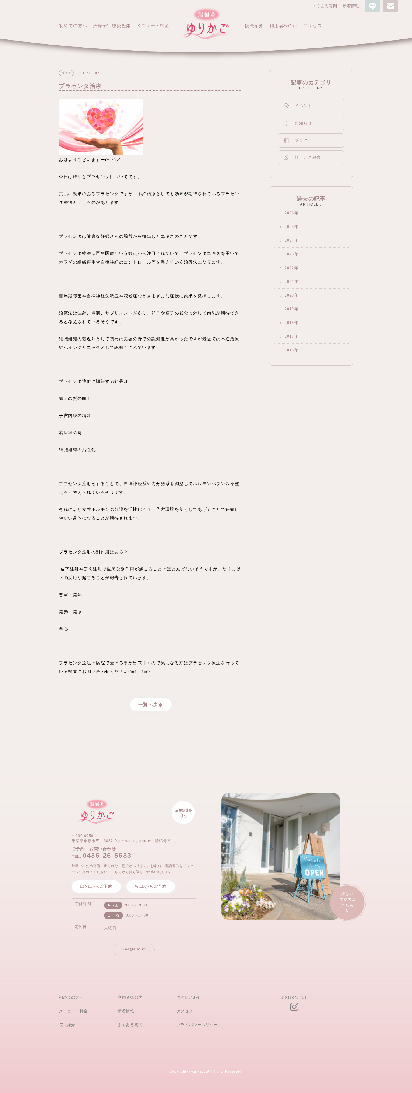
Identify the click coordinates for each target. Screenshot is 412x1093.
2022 (289, 268)
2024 (289, 240)
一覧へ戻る (150, 704)
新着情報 (351, 6)
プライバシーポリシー (197, 1024)
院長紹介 (67, 1024)
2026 (289, 213)
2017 (289, 336)
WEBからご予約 (150, 886)
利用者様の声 (130, 997)
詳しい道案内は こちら (347, 899)
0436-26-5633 (107, 855)
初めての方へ (71, 997)
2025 (289, 227)
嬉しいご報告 (308, 157)
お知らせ (303, 123)
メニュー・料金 (73, 1011)
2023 (289, 254)
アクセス (185, 1011)
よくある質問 (324, 6)
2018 (289, 323)
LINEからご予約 (96, 886)
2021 (289, 281)
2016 (289, 350)
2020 (289, 295)
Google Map (133, 949)
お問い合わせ (189, 997)
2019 (289, 309)
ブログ (301, 140)
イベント (303, 106)
